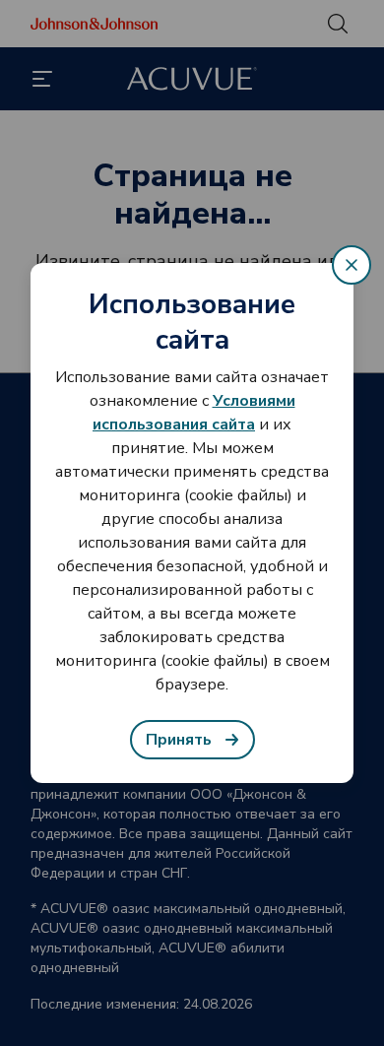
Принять (179, 740)
